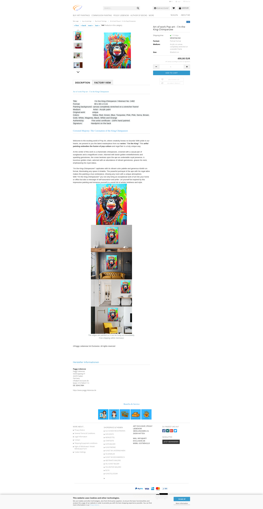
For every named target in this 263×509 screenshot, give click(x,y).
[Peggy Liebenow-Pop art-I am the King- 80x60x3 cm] (117, 50)
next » (90, 25)
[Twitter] (176, 431)
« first (76, 25)
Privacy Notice (94, 505)
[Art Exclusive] (86, 8)
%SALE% (174, 15)
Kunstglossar (111, 474)
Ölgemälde (110, 454)
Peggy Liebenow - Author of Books (130, 15)
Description (82, 82)
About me (185, 15)
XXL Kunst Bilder (112, 464)
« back (83, 25)
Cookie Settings (80, 452)
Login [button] (178, 1)
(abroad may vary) (175, 38)
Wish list (187, 1)
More (151, 15)
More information (182, 503)
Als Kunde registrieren (115, 431)
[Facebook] (164, 431)
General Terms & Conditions (84, 433)
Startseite (109, 441)
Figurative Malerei (113, 467)
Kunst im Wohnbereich (115, 457)
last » (97, 25)
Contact (77, 440)
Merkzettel (110, 437)
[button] (171, 1)
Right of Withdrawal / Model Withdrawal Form (84, 447)
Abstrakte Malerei (113, 460)
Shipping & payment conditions (85, 443)
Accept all (181, 499)
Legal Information (80, 436)
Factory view (102, 82)
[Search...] (138, 8)
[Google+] (172, 431)
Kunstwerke (110, 447)
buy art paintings (81, 15)
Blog (107, 470)
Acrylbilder (110, 444)
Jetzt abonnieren (171, 442)
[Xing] (168, 431)
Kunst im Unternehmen (115, 450)
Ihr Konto (109, 434)
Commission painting (101, 15)
